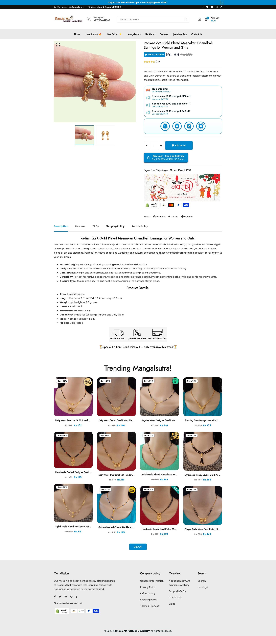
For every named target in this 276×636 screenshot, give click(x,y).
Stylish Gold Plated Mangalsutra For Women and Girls (168, 474)
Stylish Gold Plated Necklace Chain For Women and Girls (83, 526)
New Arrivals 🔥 (94, 34)
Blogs (172, 603)
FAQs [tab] (95, 226)
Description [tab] (61, 226)
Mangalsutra (133, 34)
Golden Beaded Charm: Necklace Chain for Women (123, 527)
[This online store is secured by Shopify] (152, 205)
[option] (95, 81)
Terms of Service (149, 606)
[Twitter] (207, 7)
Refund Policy (147, 593)
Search (202, 581)
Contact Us (196, 34)
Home (77, 34)
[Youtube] (212, 7)
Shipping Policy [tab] (115, 226)
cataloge (203, 587)
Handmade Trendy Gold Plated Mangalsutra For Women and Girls (173, 529)
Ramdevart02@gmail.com (70, 7)
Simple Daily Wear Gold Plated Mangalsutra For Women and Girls (217, 529)
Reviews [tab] (80, 226)
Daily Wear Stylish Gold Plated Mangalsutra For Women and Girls (130, 420)
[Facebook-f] (203, 7)
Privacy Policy (148, 587)
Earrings (164, 34)
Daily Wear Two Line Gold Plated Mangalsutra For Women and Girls (88, 420)
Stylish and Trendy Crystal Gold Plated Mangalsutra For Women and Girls (220, 474)
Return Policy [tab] (140, 226)
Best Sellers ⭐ (114, 34)
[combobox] (153, 19)
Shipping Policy (148, 599)
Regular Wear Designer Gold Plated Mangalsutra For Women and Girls (176, 420)
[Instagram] (216, 7)
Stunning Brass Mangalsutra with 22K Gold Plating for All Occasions (218, 420)
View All (138, 546)
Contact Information (152, 581)
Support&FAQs (177, 591)
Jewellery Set (179, 34)
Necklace (149, 34)
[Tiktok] (221, 7)
